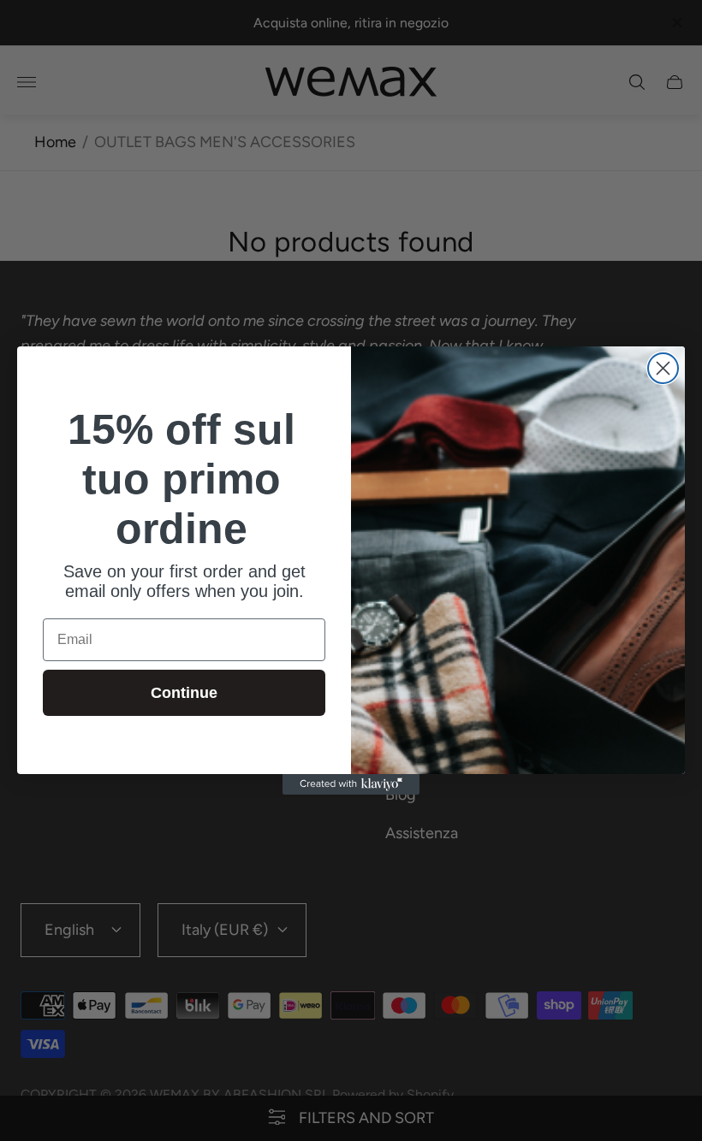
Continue (184, 692)
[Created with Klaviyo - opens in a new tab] (351, 784)
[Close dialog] (663, 368)
